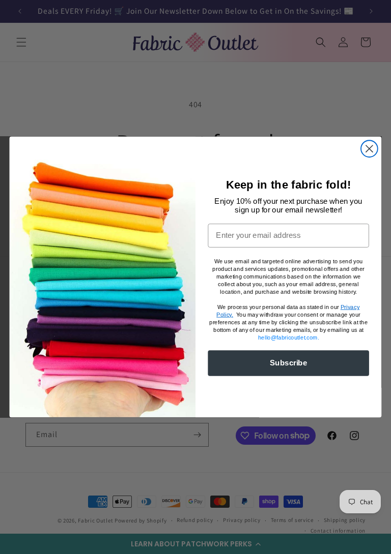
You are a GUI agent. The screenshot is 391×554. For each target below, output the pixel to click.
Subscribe (288, 363)
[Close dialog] (369, 148)
